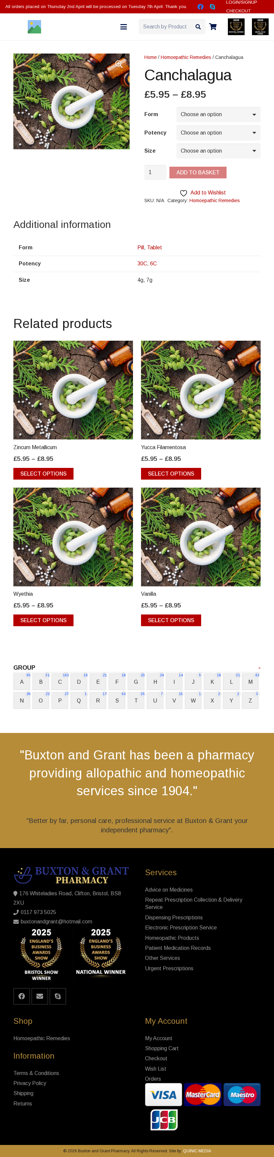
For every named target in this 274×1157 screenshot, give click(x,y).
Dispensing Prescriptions (174, 917)
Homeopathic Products (172, 938)
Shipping (23, 1093)
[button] (123, 26)
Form (151, 114)
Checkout (156, 1058)
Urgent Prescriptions (169, 968)
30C (142, 263)
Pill (140, 247)
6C (153, 263)
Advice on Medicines (169, 890)
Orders (153, 1079)
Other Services (162, 958)
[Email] (39, 996)
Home (150, 57)
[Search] (198, 26)
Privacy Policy (29, 1083)
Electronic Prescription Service (181, 927)
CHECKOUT (238, 10)
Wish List (155, 1069)
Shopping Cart (162, 1048)
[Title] (34, 26)
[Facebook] (200, 7)
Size (150, 151)
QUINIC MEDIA (196, 1151)
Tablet (154, 247)
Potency (155, 133)
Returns (22, 1103)
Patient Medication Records (178, 948)
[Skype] (213, 7)
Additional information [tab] (62, 224)
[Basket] (213, 26)
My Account (158, 1038)
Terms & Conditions (36, 1073)
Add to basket (198, 172)
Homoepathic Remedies (186, 57)
